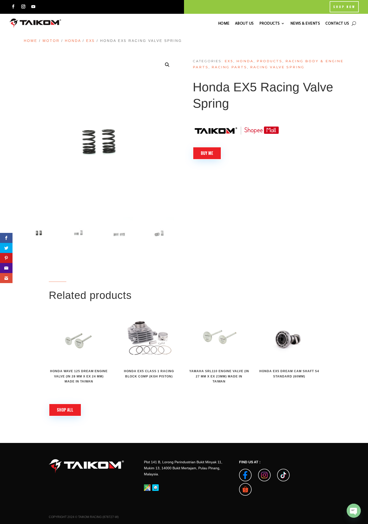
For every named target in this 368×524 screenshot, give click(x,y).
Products (269, 61)
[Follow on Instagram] (23, 7)
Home (30, 41)
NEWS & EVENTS (305, 23)
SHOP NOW (344, 7)
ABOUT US (244, 23)
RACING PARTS (229, 67)
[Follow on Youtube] (33, 7)
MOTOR (51, 41)
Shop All (65, 410)
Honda (73, 41)
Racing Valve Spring (277, 67)
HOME (224, 23)
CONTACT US (337, 23)
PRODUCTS (269, 23)
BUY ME (207, 153)
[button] (167, 64)
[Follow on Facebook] (13, 7)
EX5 (90, 41)
